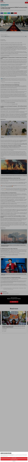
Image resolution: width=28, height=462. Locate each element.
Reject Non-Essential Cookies (14, 459)
